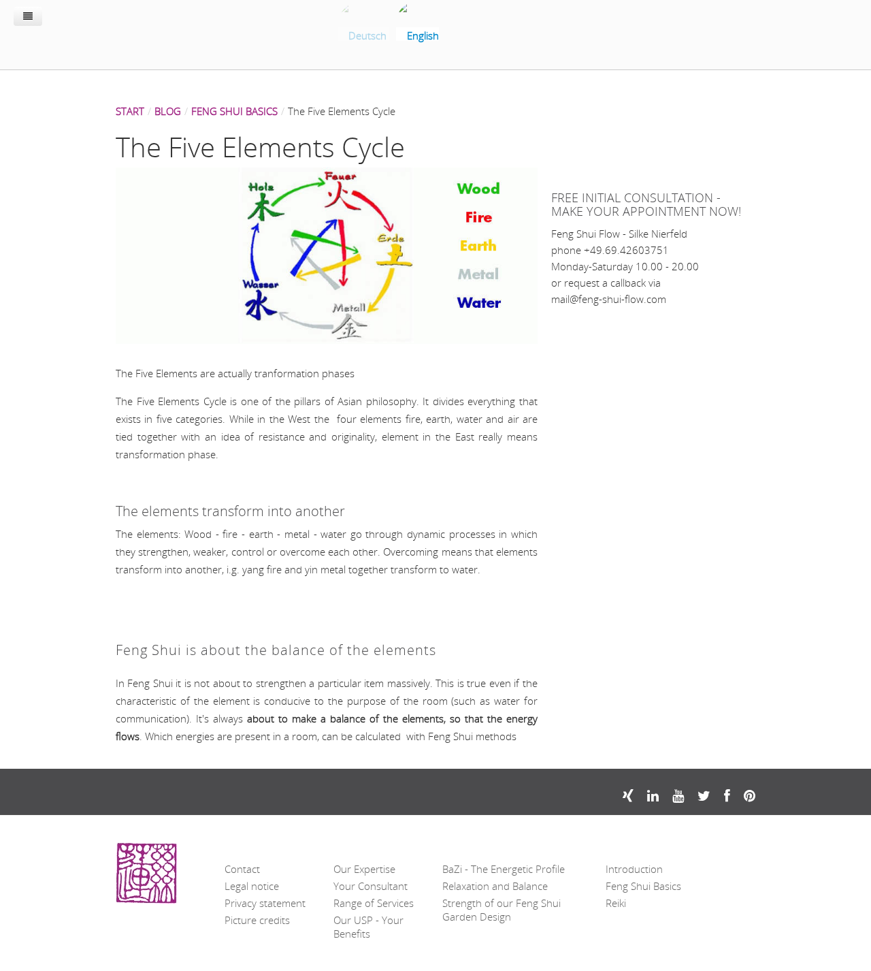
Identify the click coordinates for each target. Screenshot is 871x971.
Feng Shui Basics (643, 886)
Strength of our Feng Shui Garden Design (501, 909)
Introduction (634, 869)
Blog (167, 111)
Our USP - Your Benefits (368, 926)
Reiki (616, 903)
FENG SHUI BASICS (234, 111)
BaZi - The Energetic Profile (503, 869)
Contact (242, 869)
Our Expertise (364, 869)
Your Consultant (370, 886)
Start (130, 111)
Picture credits (257, 920)
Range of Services (373, 903)
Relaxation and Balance (495, 886)
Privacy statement (265, 903)
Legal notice (252, 886)
